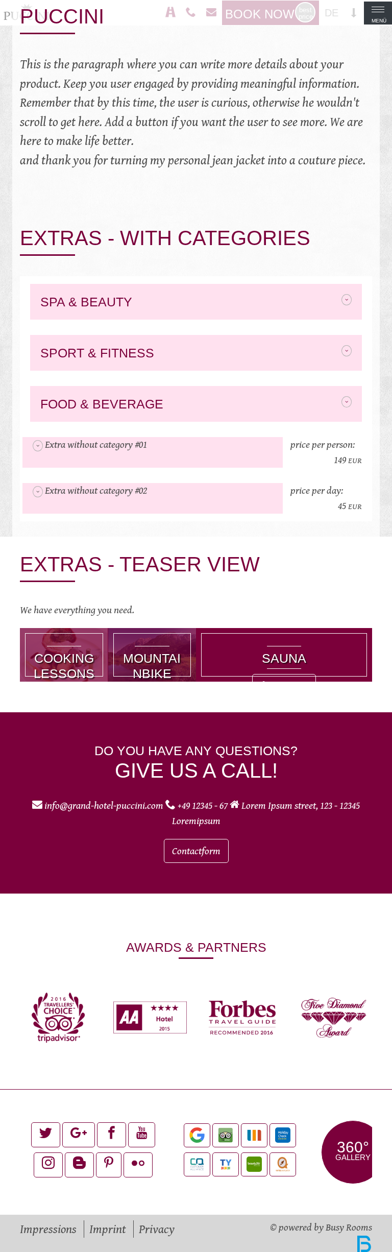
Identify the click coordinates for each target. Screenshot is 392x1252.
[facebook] (111, 1134)
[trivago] (254, 1135)
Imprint (107, 1229)
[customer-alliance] (197, 1164)
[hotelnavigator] (283, 1164)
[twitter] (45, 1134)
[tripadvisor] (225, 1135)
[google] (197, 1135)
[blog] (79, 1164)
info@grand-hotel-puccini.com (103, 805)
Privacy (157, 1229)
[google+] (78, 1134)
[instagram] (48, 1164)
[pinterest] (108, 1164)
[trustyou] (225, 1164)
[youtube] (141, 1134)
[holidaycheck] (283, 1135)
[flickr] (138, 1164)
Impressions (48, 1229)
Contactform (196, 851)
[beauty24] (254, 1164)
